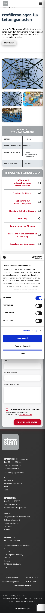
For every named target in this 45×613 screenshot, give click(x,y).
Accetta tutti (22, 338)
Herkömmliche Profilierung (22, 211)
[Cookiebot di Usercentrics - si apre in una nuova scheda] (32, 257)
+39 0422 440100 (14, 462)
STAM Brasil (9, 537)
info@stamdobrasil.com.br (19, 545)
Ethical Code (31, 581)
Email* (6, 361)
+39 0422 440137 (14, 465)
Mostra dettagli (30, 331)
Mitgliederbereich (12, 577)
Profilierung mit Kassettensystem (22, 202)
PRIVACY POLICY (25, 415)
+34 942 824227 (13, 501)
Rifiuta (22, 354)
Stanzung (22, 218)
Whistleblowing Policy (10, 581)
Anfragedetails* (11, 384)
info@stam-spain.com (17, 507)
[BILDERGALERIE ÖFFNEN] (22, 73)
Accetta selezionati (22, 346)
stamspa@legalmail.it (16, 473)
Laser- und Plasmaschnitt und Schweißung (22, 235)
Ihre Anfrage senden (27, 422)
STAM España (10, 498)
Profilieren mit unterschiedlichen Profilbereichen (22, 183)
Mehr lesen (9, 43)
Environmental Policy (22, 585)
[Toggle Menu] (40, 4)
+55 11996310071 (14, 541)
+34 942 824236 (14, 504)
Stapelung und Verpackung (23, 244)
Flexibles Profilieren (22, 193)
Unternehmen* (10, 372)
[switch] (38, 306)
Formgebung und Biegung (22, 226)
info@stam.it (14, 468)
